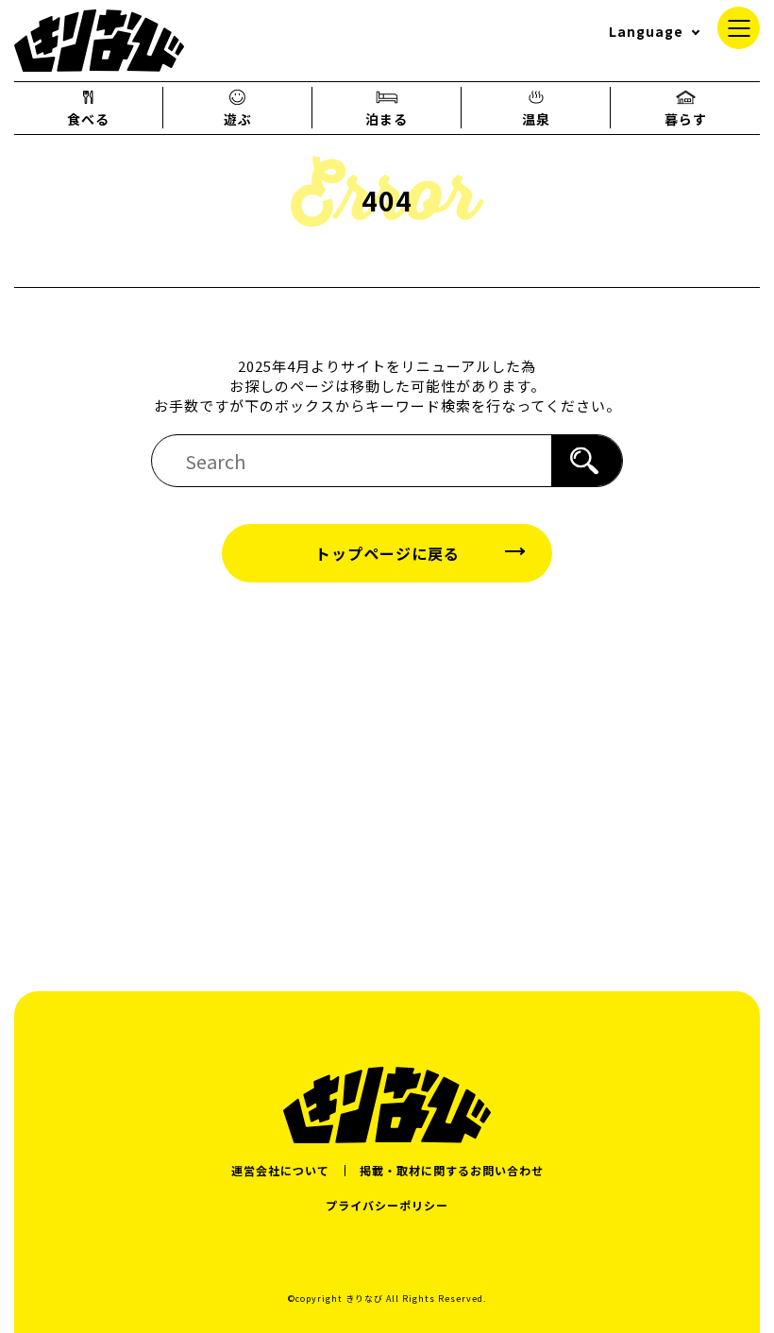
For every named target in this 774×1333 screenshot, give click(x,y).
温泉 (536, 119)
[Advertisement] (387, 768)
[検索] (586, 460)
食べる (88, 119)
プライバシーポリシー (387, 1205)
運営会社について (280, 1170)
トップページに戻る (387, 553)
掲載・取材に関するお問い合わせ (452, 1170)
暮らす (686, 119)
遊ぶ (238, 119)
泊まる (386, 119)
